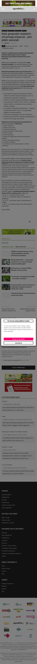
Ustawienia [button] (18, 343)
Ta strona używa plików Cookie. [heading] (18, 321)
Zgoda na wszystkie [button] (18, 339)
